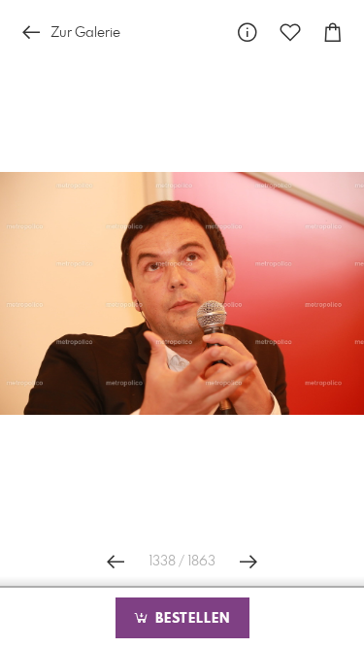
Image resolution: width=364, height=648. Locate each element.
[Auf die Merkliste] (290, 32)
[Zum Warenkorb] (333, 32)
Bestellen (190, 619)
